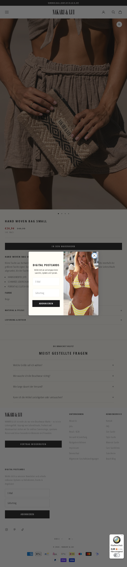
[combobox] (69, 539)
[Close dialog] (94, 255)
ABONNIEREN (46, 303)
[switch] (117, 555)
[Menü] (122, 536)
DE (70, 539)
